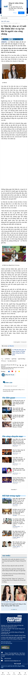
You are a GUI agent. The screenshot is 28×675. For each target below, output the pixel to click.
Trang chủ (3, 674)
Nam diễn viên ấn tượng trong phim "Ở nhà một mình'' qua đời (19, 460)
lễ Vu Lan (3, 361)
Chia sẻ (25, 674)
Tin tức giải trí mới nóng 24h (9, 601)
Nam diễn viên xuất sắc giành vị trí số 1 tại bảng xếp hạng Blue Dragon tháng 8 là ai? (19, 441)
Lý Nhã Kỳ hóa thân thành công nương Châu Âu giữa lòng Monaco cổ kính (18, 425)
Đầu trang (17, 663)
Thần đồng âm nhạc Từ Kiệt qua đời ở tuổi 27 (19, 470)
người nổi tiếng (21, 358)
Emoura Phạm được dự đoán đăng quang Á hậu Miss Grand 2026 (19, 479)
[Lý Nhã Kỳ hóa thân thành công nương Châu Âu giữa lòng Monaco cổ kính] (7, 424)
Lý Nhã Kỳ (11, 346)
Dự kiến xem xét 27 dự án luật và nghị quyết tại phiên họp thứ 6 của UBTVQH (19, 512)
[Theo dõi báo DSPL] (14, 39)
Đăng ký (21, 12)
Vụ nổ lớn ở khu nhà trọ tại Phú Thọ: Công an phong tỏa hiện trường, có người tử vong (19, 522)
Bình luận (19, 674)
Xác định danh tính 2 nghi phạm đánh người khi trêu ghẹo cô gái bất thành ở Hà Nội (19, 533)
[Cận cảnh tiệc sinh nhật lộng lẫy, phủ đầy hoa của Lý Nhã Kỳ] (7, 410)
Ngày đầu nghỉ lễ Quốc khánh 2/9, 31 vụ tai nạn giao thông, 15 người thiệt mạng (19, 501)
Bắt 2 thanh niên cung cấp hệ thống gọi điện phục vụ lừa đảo (19, 543)
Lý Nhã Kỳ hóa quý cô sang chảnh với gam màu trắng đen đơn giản (19, 352)
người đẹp (13, 358)
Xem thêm (13, 489)
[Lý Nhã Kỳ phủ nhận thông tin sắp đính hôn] (7, 417)
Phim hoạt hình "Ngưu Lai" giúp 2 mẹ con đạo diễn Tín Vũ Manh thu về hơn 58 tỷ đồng (13, 580)
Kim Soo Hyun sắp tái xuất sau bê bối (19, 450)
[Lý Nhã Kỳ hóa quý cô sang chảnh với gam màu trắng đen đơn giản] (6, 352)
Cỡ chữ (14, 674)
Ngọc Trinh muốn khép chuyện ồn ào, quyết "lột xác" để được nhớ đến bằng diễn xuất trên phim (12, 605)
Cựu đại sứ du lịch (12, 361)
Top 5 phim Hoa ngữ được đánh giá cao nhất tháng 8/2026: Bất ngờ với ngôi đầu (13, 569)
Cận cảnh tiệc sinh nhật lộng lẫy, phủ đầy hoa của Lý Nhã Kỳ (19, 409)
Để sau (14, 12)
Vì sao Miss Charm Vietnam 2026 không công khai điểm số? (13, 574)
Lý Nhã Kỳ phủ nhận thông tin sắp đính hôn (18, 416)
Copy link (8, 674)
